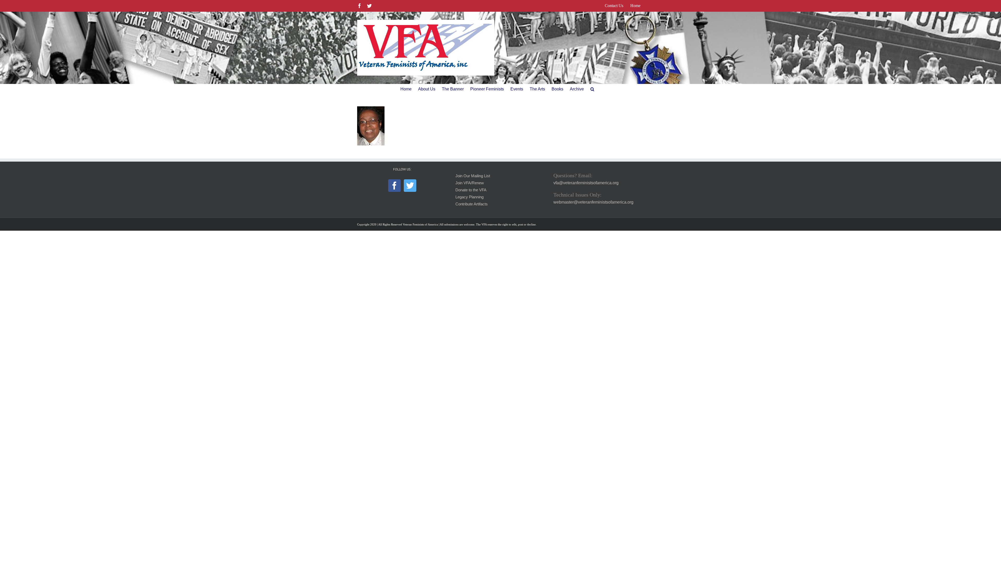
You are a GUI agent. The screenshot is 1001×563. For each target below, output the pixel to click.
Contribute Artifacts (471, 204)
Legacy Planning (469, 197)
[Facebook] (394, 185)
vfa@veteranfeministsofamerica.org (586, 183)
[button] (592, 89)
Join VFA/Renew (469, 183)
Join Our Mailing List (472, 176)
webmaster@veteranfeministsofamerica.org (593, 202)
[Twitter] (410, 185)
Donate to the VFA (470, 190)
